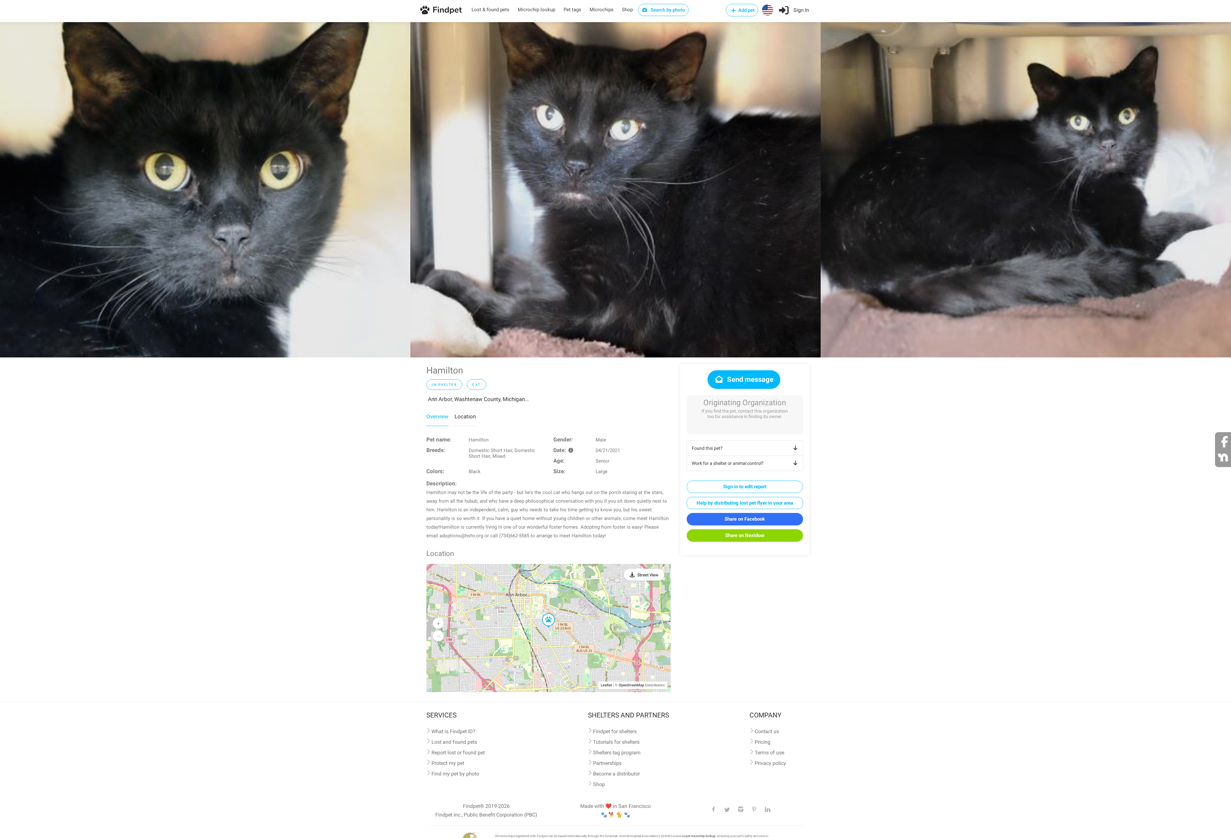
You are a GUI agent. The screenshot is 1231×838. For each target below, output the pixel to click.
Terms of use (769, 753)
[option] (205, 189)
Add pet (746, 10)
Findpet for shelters (615, 731)
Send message (749, 379)
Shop (627, 10)
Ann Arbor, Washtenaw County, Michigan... (478, 399)
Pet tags (572, 10)
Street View (647, 575)
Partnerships (607, 763)
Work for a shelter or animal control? (728, 463)
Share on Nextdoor (745, 535)
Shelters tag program (617, 753)
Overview (437, 416)
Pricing (762, 742)
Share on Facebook (744, 519)
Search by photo (667, 10)
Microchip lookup (536, 10)
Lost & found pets (490, 10)
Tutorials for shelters (616, 742)
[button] (544, 614)
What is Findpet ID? (453, 731)
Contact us (767, 731)
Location (465, 416)
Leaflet (606, 685)
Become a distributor (616, 774)
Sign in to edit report (744, 487)
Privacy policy (770, 763)
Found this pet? (707, 448)
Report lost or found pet (458, 753)
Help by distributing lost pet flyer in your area (745, 503)
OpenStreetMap (631, 685)
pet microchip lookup (701, 836)
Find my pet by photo (455, 774)
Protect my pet (447, 763)
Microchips (602, 10)
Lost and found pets (454, 742)
